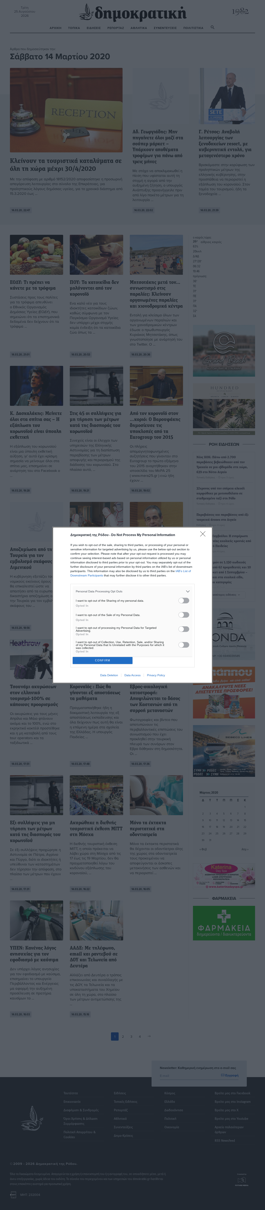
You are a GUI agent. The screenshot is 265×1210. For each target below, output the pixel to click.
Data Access (132, 675)
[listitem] (132, 591)
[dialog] (132, 605)
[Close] (204, 535)
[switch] (183, 600)
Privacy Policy (156, 675)
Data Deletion (109, 675)
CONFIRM (102, 660)
